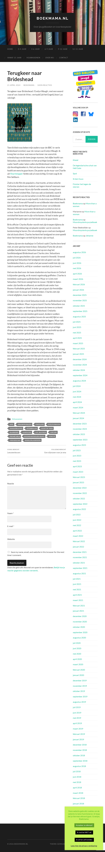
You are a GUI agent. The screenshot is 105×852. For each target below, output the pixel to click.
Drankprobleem (25, 424)
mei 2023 (77, 461)
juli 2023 (77, 450)
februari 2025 (79, 348)
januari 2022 (78, 546)
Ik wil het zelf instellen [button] (84, 840)
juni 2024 (77, 391)
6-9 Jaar (49, 49)
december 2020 (80, 616)
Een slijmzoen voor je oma (55, 451)
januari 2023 (78, 482)
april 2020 (77, 659)
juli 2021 (77, 579)
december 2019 (80, 680)
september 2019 (80, 696)
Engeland (40, 424)
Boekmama (29, 85)
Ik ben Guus (78, 179)
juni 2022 (77, 520)
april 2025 (77, 338)
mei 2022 (77, 525)
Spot (75, 173)
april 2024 (77, 402)
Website (11, 539)
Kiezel (75, 160)
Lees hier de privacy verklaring (84, 846)
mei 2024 (77, 397)
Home (10, 49)
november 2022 (80, 493)
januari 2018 (78, 803)
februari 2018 (79, 798)
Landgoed (27, 432)
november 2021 (80, 557)
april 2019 (77, 723)
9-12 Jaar (62, 49)
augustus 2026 (79, 252)
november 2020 (80, 621)
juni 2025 (77, 327)
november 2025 (80, 300)
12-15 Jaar (77, 49)
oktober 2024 (79, 370)
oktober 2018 (79, 755)
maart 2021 (78, 600)
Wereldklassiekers (33, 440)
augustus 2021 (79, 573)
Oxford (53, 432)
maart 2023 (78, 472)
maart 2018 (78, 793)
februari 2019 (79, 734)
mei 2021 (77, 589)
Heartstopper (16, 173)
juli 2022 (77, 514)
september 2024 (80, 375)
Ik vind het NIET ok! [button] (84, 832)
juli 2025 (77, 322)
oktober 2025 (79, 306)
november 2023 (80, 429)
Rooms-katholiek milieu (34, 436)
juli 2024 (77, 386)
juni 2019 (77, 712)
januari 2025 (78, 354)
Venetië (52, 436)
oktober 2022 (79, 498)
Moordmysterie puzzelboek (85, 222)
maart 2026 (78, 279)
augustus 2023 (79, 445)
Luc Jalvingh (40, 432)
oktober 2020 (79, 627)
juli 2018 (77, 771)
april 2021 (77, 595)
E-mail (10, 526)
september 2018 (80, 761)
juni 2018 (77, 777)
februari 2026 (79, 284)
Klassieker (14, 432)
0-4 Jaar (22, 49)
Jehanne (89, 235)
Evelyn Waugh (54, 424)
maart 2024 (78, 407)
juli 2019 (77, 707)
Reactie (10, 483)
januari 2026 (78, 290)
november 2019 (80, 686)
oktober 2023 (79, 434)
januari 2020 (78, 675)
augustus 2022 (79, 509)
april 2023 (77, 466)
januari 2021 (78, 611)
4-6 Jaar (35, 49)
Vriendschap (15, 440)
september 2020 (80, 632)
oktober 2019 (79, 691)
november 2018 (80, 750)
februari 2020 (79, 669)
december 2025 (80, 295)
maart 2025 (78, 343)
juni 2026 (77, 263)
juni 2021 (77, 584)
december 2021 (80, 552)
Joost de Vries (47, 428)
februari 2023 (79, 477)
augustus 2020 (79, 637)
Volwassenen (33, 58)
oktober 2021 (79, 562)
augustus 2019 (79, 702)
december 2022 (80, 488)
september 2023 (80, 439)
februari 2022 (79, 541)
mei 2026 (77, 268)
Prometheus (15, 436)
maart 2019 (78, 728)
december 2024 (80, 359)
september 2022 (80, 504)
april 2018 (77, 787)
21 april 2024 (13, 85)
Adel (12, 424)
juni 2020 (77, 648)
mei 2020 (77, 653)
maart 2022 (78, 536)
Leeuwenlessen (13, 451)
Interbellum (32, 428)
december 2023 (80, 423)
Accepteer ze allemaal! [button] (84, 825)
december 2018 (80, 744)
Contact (63, 58)
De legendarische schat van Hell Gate (85, 166)
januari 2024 (78, 418)
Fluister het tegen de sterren (82, 185)
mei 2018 (77, 782)
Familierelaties (16, 428)
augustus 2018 (79, 766)
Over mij (49, 58)
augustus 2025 (79, 316)
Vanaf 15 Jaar (14, 58)
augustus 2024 (79, 380)
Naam (10, 513)
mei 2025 (77, 332)
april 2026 (77, 273)
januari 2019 (78, 739)
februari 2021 (79, 605)
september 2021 (80, 568)
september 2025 (80, 311)
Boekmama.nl (53, 18)
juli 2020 (77, 643)
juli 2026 (77, 257)
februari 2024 (79, 413)
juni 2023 (77, 455)
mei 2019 (77, 718)
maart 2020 (78, 664)
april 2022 (77, 530)
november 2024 (80, 364)
